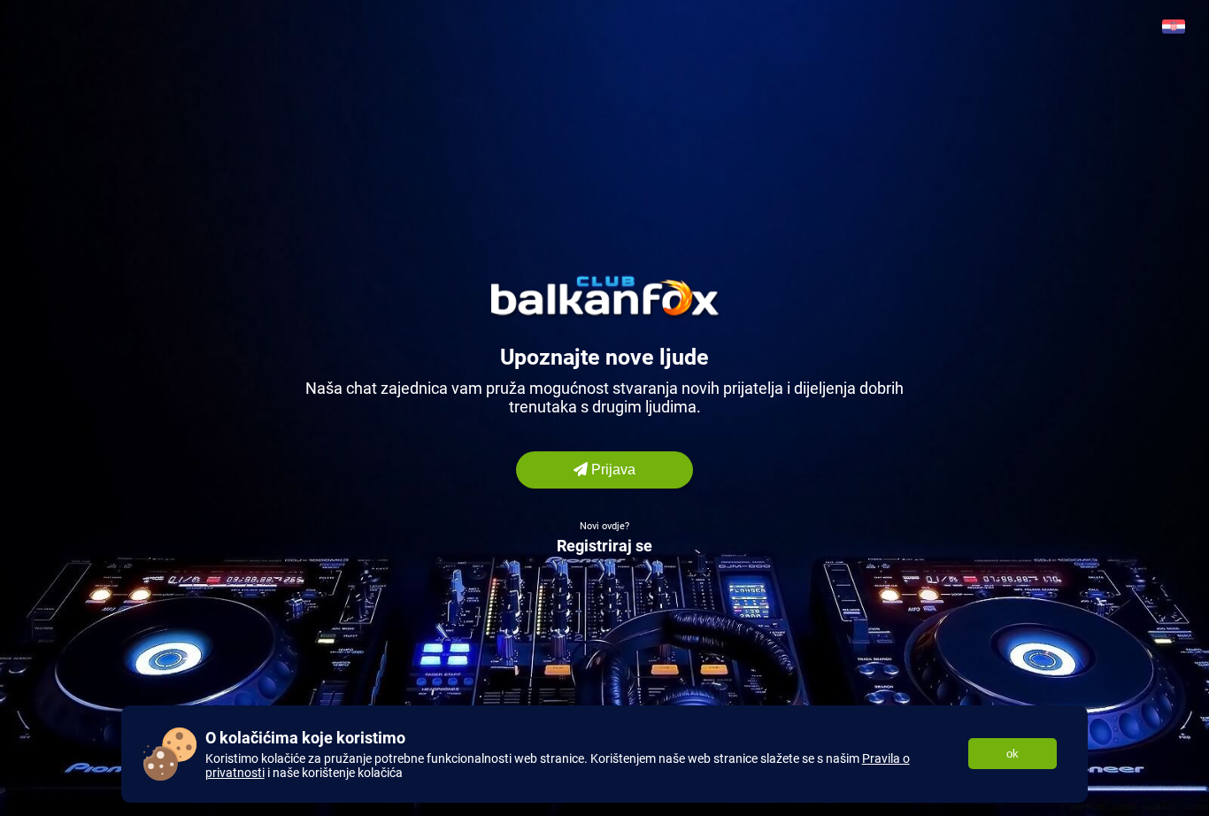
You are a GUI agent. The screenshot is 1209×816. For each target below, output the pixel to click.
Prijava (611, 469)
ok (1012, 753)
